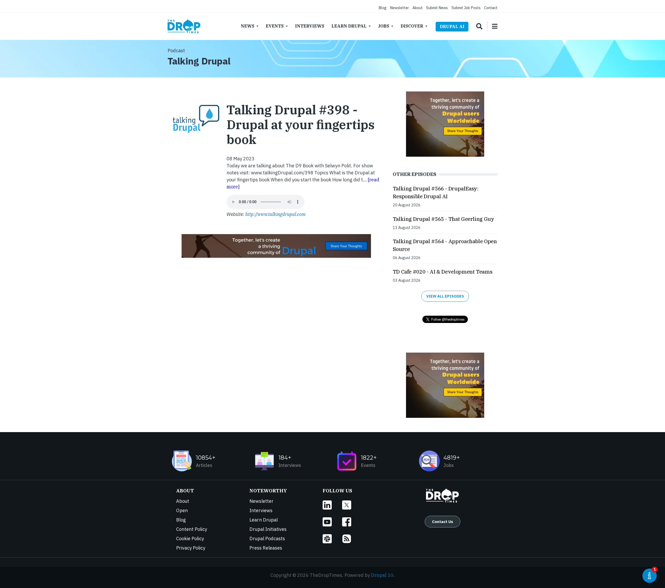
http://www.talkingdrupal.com (275, 214)
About (418, 7)
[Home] (184, 26)
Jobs (383, 26)
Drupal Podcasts (267, 538)
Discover (412, 26)
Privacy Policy (190, 548)
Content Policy (191, 529)
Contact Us (442, 521)
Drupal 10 (382, 575)
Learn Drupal (349, 26)
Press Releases (265, 548)
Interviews (309, 26)
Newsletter (399, 7)
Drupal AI (452, 26)
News (247, 26)
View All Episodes (445, 296)
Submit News (437, 7)
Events (275, 26)
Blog (382, 7)
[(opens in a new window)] (332, 505)
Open (182, 510)
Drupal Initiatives (268, 529)
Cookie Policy (190, 538)
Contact (490, 7)
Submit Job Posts (466, 7)
